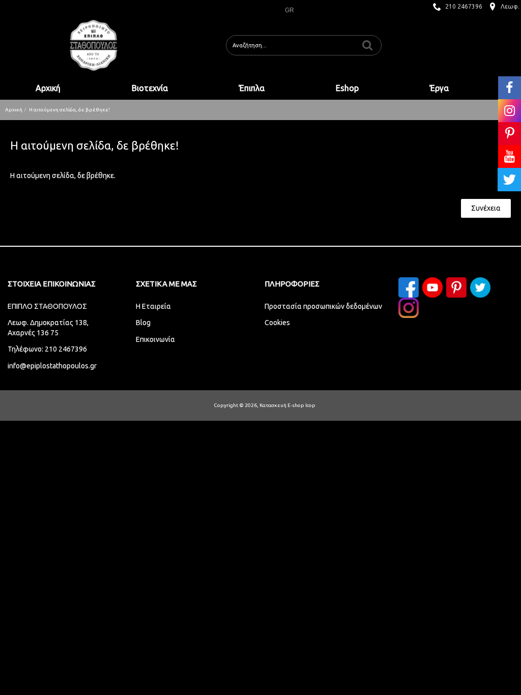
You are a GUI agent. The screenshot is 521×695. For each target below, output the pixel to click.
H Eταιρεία (153, 306)
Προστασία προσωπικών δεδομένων (323, 306)
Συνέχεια (486, 208)
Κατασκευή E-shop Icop (287, 405)
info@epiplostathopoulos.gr (52, 366)
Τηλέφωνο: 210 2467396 (47, 349)
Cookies (277, 322)
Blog (143, 322)
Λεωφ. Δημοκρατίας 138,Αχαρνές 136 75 (48, 327)
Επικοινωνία (155, 339)
